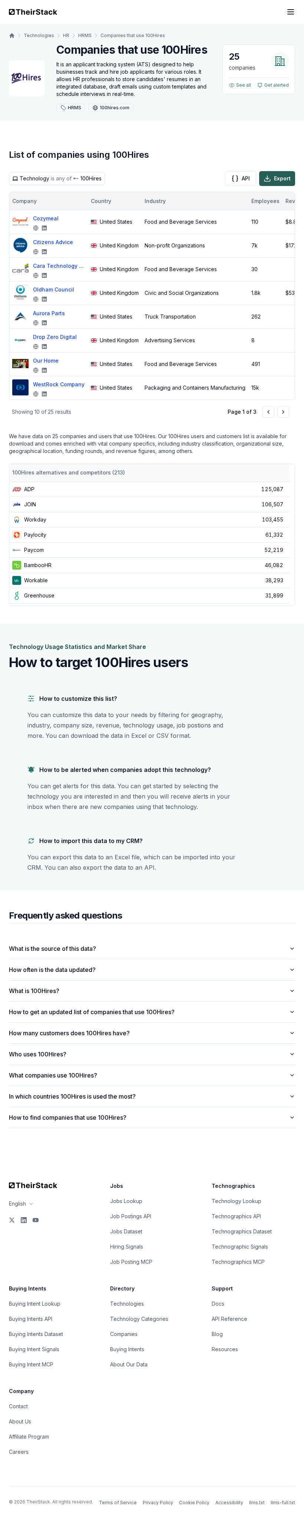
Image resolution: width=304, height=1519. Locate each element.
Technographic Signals (240, 1246)
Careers (19, 1452)
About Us (20, 1421)
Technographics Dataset (242, 1231)
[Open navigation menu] (290, 11)
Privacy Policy (158, 1502)
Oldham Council (53, 289)
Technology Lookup (236, 1201)
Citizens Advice (53, 242)
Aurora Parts (49, 313)
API (246, 178)
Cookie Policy (194, 1502)
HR (66, 35)
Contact (18, 1406)
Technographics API (236, 1216)
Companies (124, 1334)
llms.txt (257, 1502)
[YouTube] (36, 1220)
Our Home (46, 360)
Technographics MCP (238, 1262)
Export (282, 178)
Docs (218, 1303)
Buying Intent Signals (34, 1349)
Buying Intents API (30, 1319)
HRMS (85, 35)
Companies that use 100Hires (132, 35)
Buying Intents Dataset (36, 1334)
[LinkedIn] (24, 1220)
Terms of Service (118, 1502)
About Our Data (129, 1364)
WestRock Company (59, 384)
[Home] (12, 36)
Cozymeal (46, 218)
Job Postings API (130, 1216)
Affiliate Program (29, 1436)
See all (243, 85)
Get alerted (276, 85)
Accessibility (229, 1502)
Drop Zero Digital (55, 337)
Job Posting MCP (131, 1262)
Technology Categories (139, 1319)
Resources (225, 1349)
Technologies (39, 35)
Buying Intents (127, 1349)
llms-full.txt (283, 1502)
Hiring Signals (126, 1246)
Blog (217, 1334)
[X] (12, 1220)
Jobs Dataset (126, 1231)
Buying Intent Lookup (34, 1303)
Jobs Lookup (126, 1201)
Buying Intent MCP (31, 1364)
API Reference (229, 1319)
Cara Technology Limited (59, 266)
